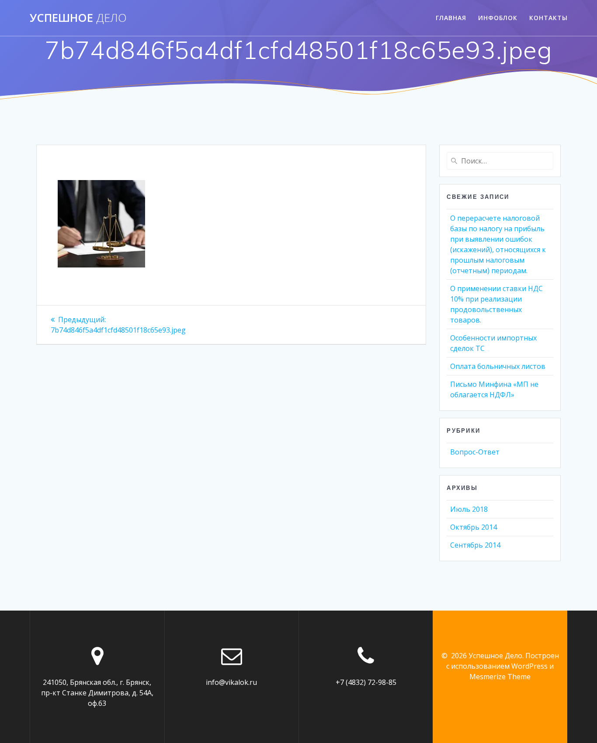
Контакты (548, 18)
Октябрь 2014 (473, 527)
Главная (451, 18)
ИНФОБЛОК (497, 18)
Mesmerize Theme (500, 676)
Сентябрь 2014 (475, 545)
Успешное (78, 18)
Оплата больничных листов (497, 366)
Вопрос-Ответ (475, 452)
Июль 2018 (469, 509)
